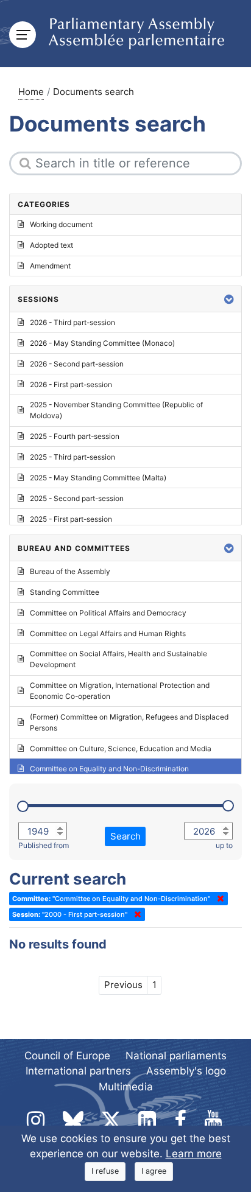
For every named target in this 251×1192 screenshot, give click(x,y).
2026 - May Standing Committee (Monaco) (102, 343)
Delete (218, 898)
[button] (229, 299)
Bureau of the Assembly (70, 571)
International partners (78, 1071)
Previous (123, 984)
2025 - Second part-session (77, 498)
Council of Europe (67, 1056)
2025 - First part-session (71, 519)
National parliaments (176, 1056)
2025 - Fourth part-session (74, 436)
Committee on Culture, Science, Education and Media (120, 748)
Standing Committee (64, 592)
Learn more (194, 1154)
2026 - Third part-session (72, 322)
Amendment (50, 265)
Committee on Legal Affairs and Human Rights (108, 633)
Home (31, 91)
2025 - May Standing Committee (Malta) (98, 477)
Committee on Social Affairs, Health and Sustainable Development (118, 659)
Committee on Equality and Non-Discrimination (109, 768)
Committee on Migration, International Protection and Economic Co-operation (120, 691)
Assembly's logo (186, 1071)
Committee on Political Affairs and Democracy (108, 612)
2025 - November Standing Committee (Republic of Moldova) (116, 410)
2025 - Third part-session (72, 456)
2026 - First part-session (71, 384)
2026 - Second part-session (77, 363)
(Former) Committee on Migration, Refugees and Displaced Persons (129, 722)
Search (125, 836)
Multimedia (126, 1087)
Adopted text (51, 245)
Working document (61, 224)
